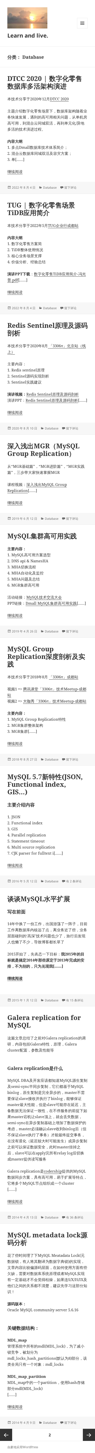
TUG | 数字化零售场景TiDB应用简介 (41, 208)
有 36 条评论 (74, 1217)
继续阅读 (15, 171)
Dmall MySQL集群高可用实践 (51, 603)
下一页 (89, 1435)
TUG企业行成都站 (63, 225)
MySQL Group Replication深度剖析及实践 (46, 656)
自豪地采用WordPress (22, 1447)
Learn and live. (27, 35)
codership (53, 1171)
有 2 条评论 (74, 881)
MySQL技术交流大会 (44, 597)
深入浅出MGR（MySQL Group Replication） (43, 449)
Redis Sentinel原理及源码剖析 (47, 329)
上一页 (6, 1435)
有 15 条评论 (74, 1000)
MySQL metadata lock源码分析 (47, 1238)
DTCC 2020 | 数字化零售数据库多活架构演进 (44, 82)
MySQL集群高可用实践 (42, 535)
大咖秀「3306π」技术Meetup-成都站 (54, 701)
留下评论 (70, 187)
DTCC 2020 (59, 98)
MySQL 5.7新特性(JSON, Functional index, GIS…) (45, 784)
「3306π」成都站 (63, 676)
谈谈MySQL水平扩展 (38, 898)
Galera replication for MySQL (44, 1021)
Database (50, 187)
